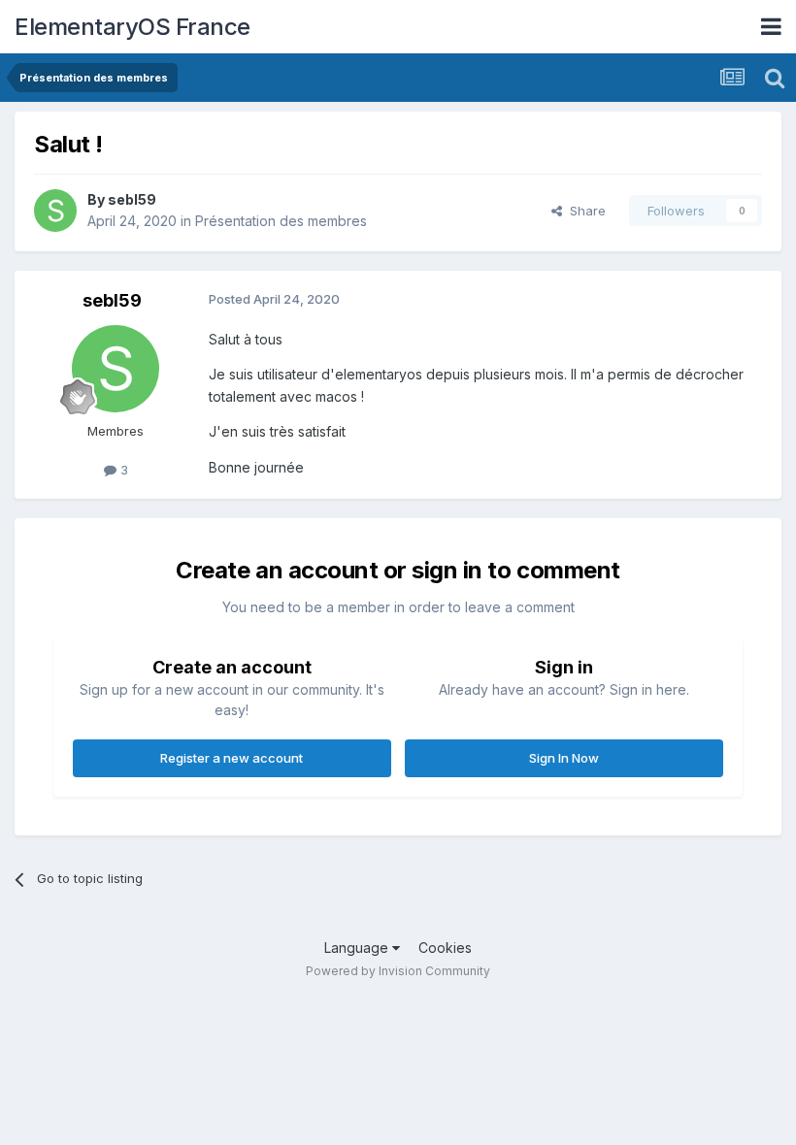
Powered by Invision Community (398, 971)
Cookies (445, 947)
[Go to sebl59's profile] (55, 210)
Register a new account (231, 758)
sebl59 (132, 199)
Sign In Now (564, 758)
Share (584, 210)
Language (358, 947)
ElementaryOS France (132, 27)
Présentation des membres (281, 221)
